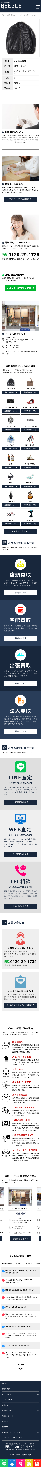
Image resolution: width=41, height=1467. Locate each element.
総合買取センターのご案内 (11, 1432)
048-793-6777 (12, 348)
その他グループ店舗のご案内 (12, 1437)
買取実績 (5, 1421)
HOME (4, 1383)
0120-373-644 (12, 346)
